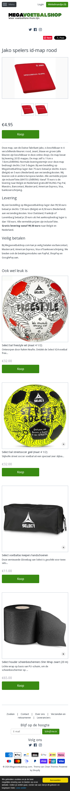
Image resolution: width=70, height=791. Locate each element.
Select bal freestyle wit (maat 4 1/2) (22, 345)
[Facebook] (35, 30)
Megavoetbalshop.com (21, 767)
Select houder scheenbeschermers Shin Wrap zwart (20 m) (35, 662)
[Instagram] (40, 30)
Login (41, 4)
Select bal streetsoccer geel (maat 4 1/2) (24, 452)
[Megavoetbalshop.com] (35, 16)
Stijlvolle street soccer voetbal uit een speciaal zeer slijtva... (33, 456)
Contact (25, 714)
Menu (12, 4)
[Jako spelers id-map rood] (27, 109)
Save (49, 37)
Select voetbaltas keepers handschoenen (25, 555)
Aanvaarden (55, 780)
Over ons (40, 714)
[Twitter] (30, 30)
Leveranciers (43, 717)
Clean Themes (51, 767)
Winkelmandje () (57, 4)
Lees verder (21, 787)
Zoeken (11, 714)
